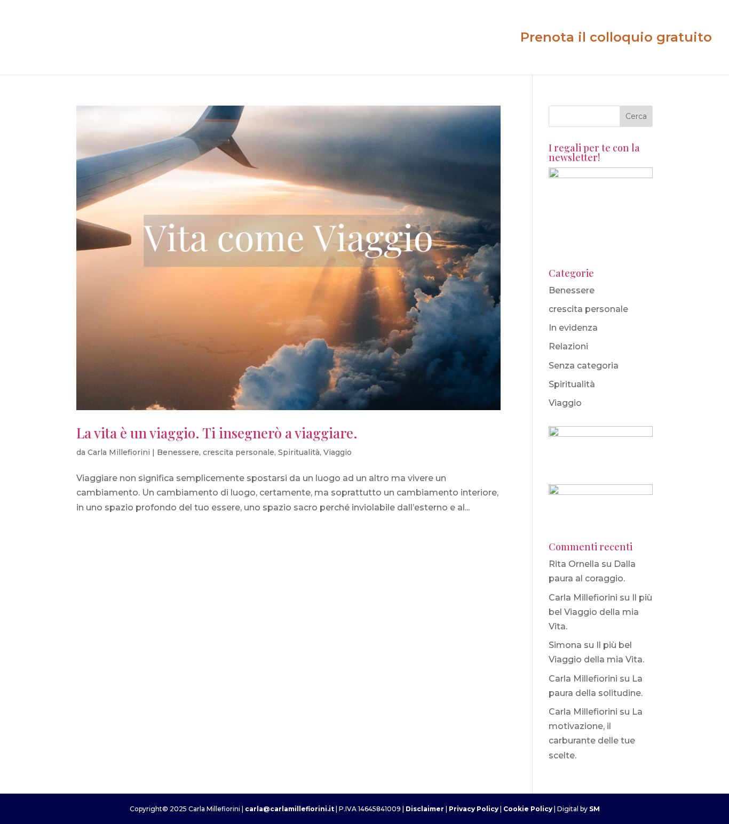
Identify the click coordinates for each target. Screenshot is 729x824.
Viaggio (337, 452)
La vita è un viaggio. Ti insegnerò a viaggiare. (217, 432)
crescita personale (238, 452)
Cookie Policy (527, 809)
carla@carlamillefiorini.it (289, 809)
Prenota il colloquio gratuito (616, 39)
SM (594, 809)
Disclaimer (426, 809)
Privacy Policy (473, 809)
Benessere (178, 452)
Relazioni (568, 346)
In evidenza (573, 328)
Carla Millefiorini (119, 452)
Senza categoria (584, 366)
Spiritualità (299, 452)
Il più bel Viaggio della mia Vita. (600, 612)
